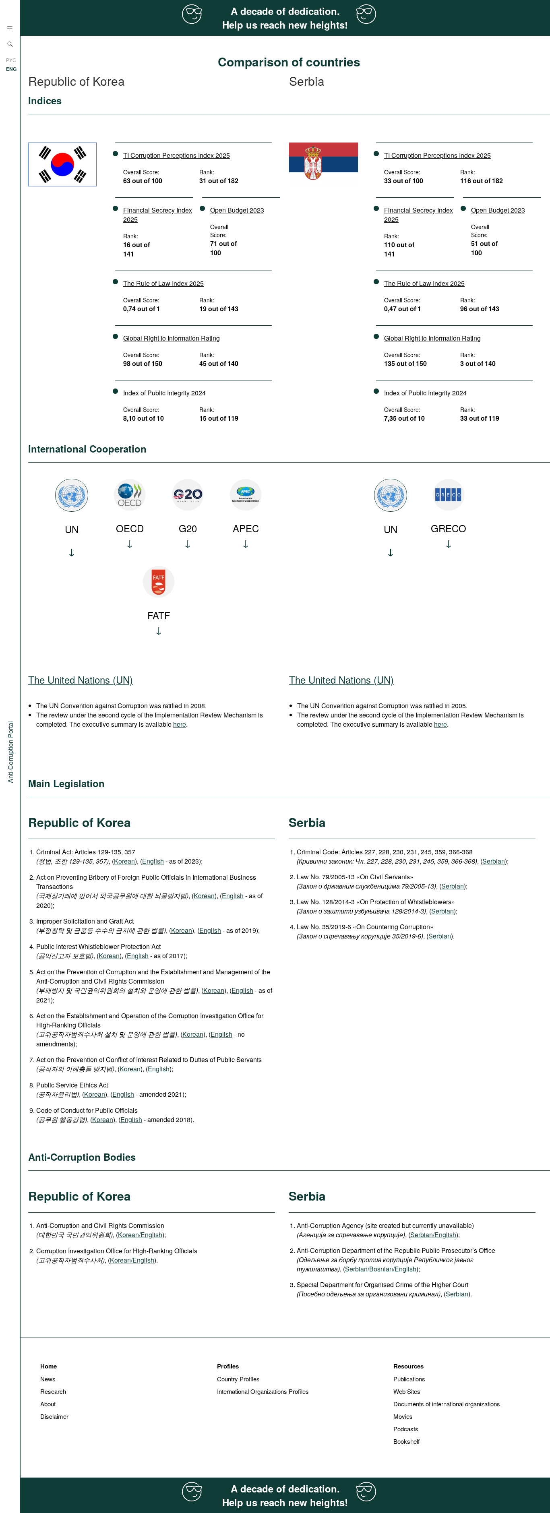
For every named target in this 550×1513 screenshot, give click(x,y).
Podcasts (405, 1428)
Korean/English (140, 1234)
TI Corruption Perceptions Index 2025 (176, 155)
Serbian (493, 861)
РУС (11, 59)
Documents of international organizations (446, 1403)
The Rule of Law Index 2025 (163, 283)
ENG (11, 68)
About (48, 1403)
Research (53, 1391)
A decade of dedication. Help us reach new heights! (285, 17)
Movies (403, 1416)
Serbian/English (433, 1234)
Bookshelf (406, 1441)
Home (48, 1366)
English (153, 861)
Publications (409, 1379)
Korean (124, 861)
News (48, 1379)
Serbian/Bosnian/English (380, 1268)
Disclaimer (54, 1416)
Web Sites (406, 1391)
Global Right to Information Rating (171, 338)
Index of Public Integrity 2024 (164, 392)
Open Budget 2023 (237, 210)
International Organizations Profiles (263, 1391)
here (179, 724)
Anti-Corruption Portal (10, 752)
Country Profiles (238, 1379)
